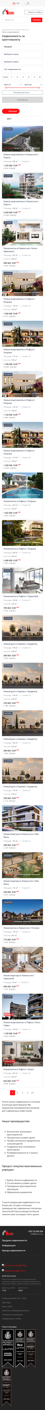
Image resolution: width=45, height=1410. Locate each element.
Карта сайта (7, 1306)
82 (32, 1092)
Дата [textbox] (9, 118)
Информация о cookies (12, 1318)
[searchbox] (21, 54)
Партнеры (6, 1302)
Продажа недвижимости (14, 1240)
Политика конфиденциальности (16, 1310)
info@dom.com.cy (37, 1234)
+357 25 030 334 (35, 1231)
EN (17, 3)
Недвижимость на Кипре (11, 30)
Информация (9, 1245)
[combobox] (22, 47)
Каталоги (25, 30)
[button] (9, 292)
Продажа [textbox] (8, 46)
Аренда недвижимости (13, 1250)
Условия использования (12, 1314)
